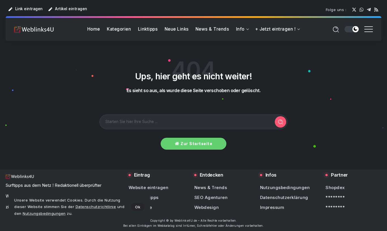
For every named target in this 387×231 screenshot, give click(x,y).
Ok (137, 207)
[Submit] (280, 122)
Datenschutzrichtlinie (96, 206)
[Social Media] (354, 9)
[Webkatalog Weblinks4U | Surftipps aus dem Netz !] (34, 29)
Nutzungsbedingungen (44, 213)
